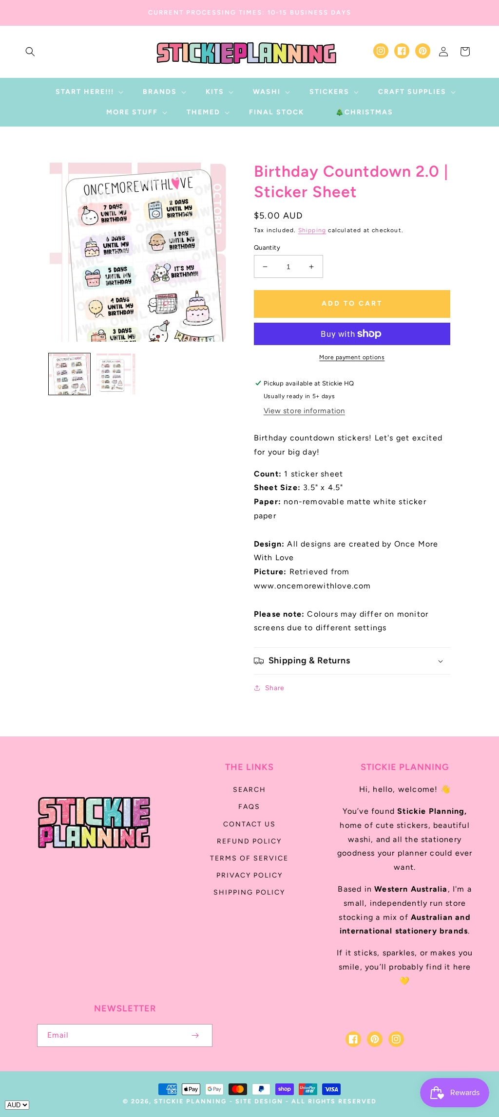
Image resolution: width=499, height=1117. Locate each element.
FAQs (249, 807)
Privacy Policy (249, 875)
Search (249, 790)
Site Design (259, 1101)
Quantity (267, 247)
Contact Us (249, 824)
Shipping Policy (249, 892)
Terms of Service (249, 858)
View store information (304, 410)
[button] (30, 51)
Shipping (312, 230)
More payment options (351, 357)
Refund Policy (249, 841)
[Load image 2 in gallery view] (115, 374)
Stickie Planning (190, 1101)
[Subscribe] (195, 1035)
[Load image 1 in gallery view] (69, 374)
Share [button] (275, 688)
